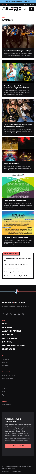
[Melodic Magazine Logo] (11, 9)
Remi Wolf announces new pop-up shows (16, 264)
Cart (3, 391)
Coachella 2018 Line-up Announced (16, 237)
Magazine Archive (7, 378)
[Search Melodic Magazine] (25, 9)
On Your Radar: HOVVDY (11, 268)
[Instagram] (3, 4)
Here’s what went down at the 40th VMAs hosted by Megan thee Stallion (18, 125)
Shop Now (27, 1)
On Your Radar (9, 338)
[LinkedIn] (23, 314)
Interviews (7, 335)
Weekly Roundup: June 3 (12, 163)
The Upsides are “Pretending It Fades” (15, 276)
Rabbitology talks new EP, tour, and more (16, 272)
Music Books (8, 349)
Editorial (7, 342)
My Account (5, 395)
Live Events (5, 362)
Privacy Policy (6, 471)
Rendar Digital (11, 468)
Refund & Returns (16, 471)
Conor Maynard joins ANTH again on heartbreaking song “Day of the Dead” (16, 87)
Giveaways (5, 365)
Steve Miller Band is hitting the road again (18, 50)
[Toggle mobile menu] (31, 9)
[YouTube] (15, 314)
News (5, 324)
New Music (7, 327)
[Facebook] (6, 4)
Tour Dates (5, 359)
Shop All (4, 388)
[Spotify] (19, 314)
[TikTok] (9, 4)
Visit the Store (18, 451)
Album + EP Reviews (11, 331)
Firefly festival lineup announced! (15, 200)
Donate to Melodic (17, 446)
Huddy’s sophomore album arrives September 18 (17, 259)
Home (4, 17)
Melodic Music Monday (13, 346)
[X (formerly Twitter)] (11, 314)
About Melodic (6, 404)
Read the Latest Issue (8, 375)
